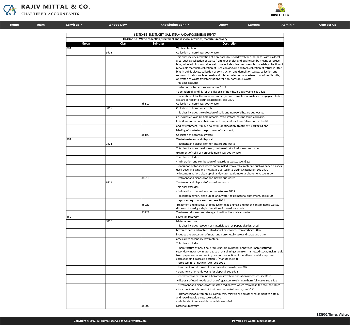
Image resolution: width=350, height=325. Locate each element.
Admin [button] (287, 24)
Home (14, 24)
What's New (118, 24)
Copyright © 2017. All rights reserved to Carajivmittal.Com (110, 320)
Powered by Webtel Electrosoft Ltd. (254, 320)
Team (40, 24)
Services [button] (73, 24)
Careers (254, 24)
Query (223, 24)
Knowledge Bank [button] (174, 24)
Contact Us (327, 24)
